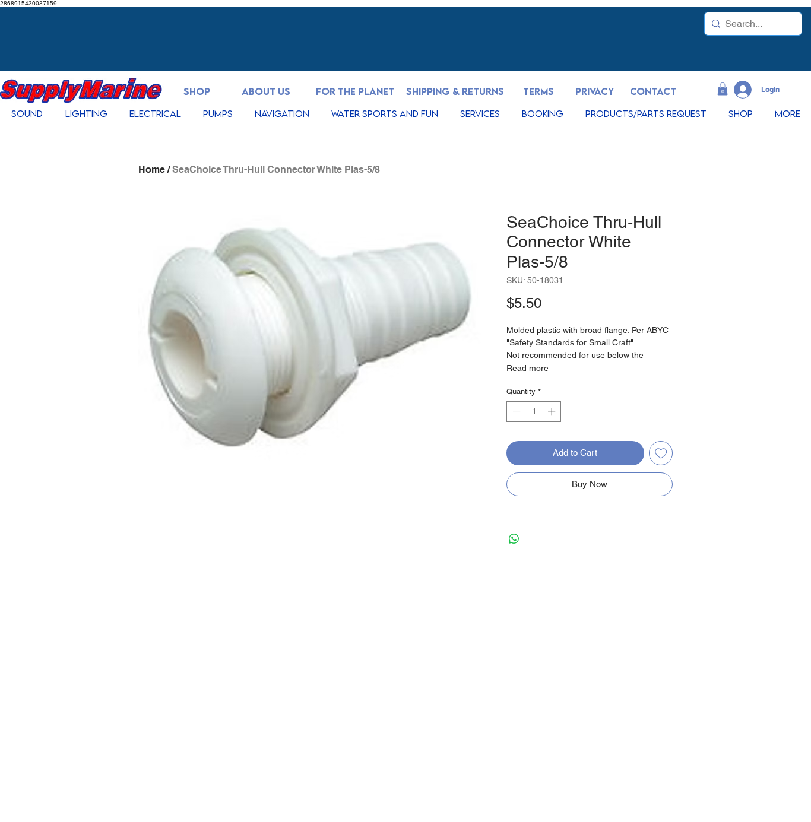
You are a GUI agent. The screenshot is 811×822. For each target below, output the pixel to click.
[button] (722, 89)
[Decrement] (515, 412)
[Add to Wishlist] (661, 453)
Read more (527, 368)
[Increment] (553, 412)
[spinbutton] (534, 412)
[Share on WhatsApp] (514, 539)
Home (151, 169)
